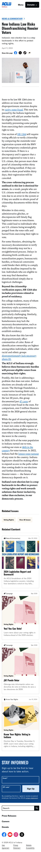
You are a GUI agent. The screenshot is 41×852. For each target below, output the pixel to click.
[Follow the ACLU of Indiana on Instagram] (16, 835)
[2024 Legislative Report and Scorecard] (20, 562)
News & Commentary (12, 18)
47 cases (23, 401)
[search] (36, 808)
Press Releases (9, 815)
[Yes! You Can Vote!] (20, 615)
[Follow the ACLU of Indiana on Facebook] (4, 835)
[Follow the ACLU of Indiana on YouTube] (10, 835)
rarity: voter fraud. (14, 109)
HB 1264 (21, 134)
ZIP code (6, 787)
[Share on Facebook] (15, 53)
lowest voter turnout (28, 453)
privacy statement (32, 798)
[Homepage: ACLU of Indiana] (10, 4)
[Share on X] (20, 53)
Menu (20, 4)
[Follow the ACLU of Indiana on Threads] (22, 835)
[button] (24, 53)
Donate (5, 827)
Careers (5, 821)
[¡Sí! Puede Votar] (20, 668)
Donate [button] (31, 4)
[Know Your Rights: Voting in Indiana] (20, 724)
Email (5, 778)
